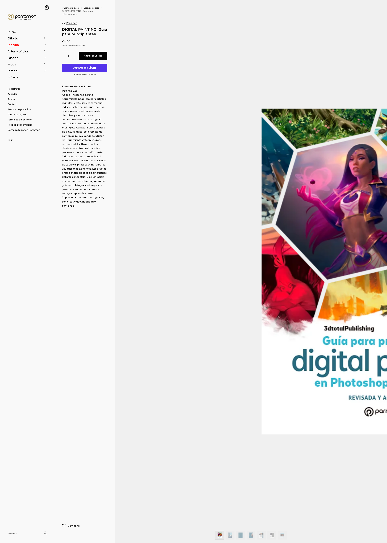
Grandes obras (91, 7)
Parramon (71, 23)
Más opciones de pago (85, 74)
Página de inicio (71, 7)
